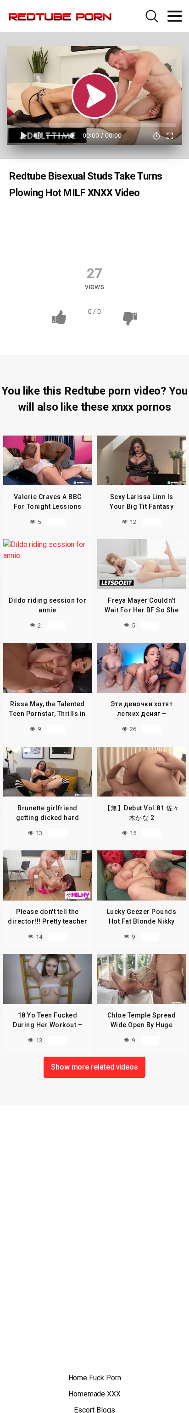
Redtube (43, 222)
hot (124, 222)
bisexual (87, 222)
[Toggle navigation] (174, 16)
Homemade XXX (94, 1394)
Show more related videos (94, 1067)
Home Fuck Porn (94, 1377)
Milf (155, 222)
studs (96, 240)
